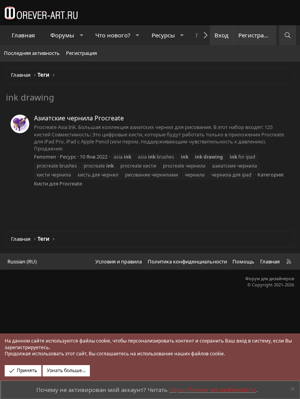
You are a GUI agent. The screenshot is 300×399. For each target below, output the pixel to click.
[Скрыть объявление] (291, 390)
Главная (23, 35)
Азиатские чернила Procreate (79, 118)
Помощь (243, 261)
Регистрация (81, 52)
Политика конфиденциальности (187, 261)
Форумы (62, 35)
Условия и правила (118, 261)
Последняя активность (32, 52)
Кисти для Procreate (58, 183)
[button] (81, 35)
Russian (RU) (22, 261)
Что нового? (112, 35)
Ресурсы (163, 35)
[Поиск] (287, 35)
